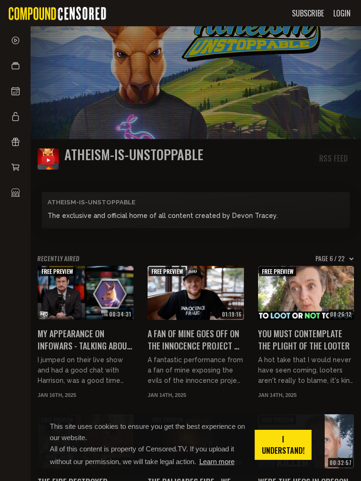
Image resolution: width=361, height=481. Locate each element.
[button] (15, 65)
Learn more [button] (217, 461)
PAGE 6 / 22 (330, 258)
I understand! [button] (283, 445)
